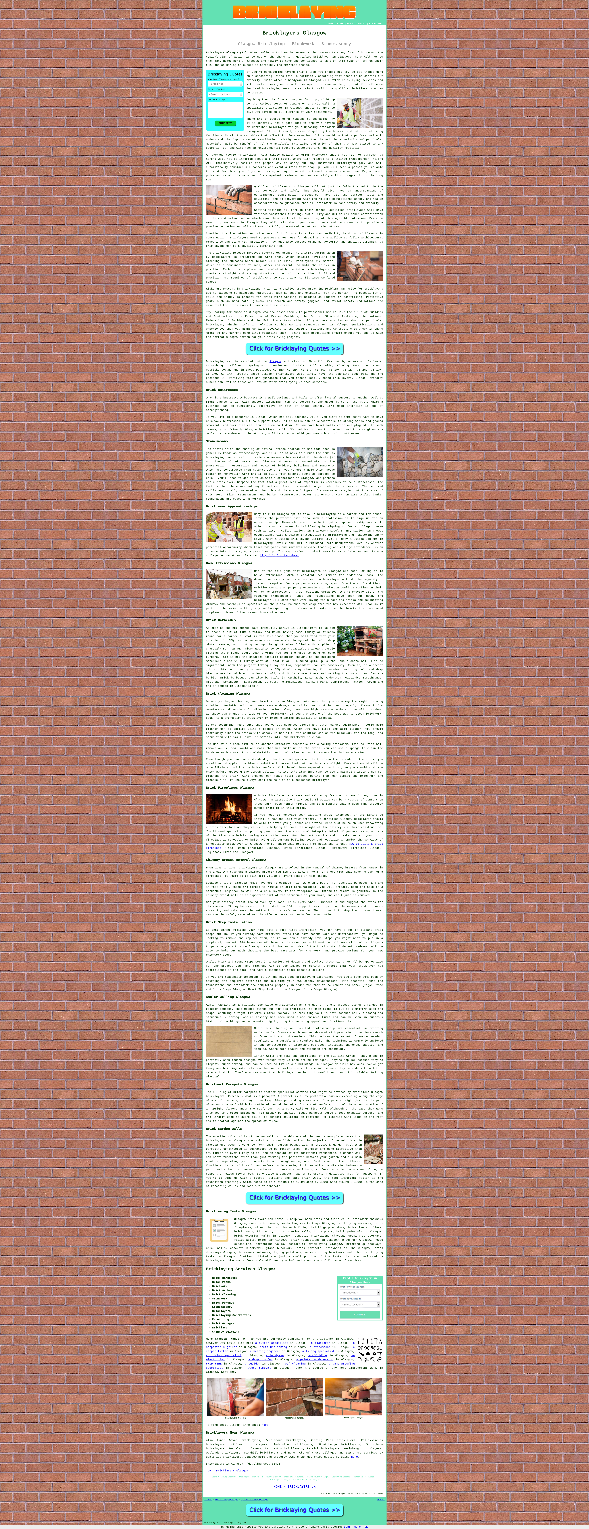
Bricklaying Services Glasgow (240, 1269)
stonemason (328, 490)
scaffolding (317, 1355)
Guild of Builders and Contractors (323, 328)
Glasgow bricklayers (250, 1219)
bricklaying (222, 252)
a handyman (275, 1355)
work (253, 226)
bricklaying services (359, 80)
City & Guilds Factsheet (279, 555)
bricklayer (274, 107)
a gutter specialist (271, 1343)
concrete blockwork (246, 1248)
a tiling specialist (318, 1351)
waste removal (259, 1367)
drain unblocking (273, 1347)
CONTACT (361, 23)
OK (366, 1526)
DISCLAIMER (375, 23)
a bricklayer (323, 1338)
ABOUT (350, 23)
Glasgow (275, 361)
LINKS (340, 23)
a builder (252, 1363)
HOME (330, 23)
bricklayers (367, 233)
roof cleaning (294, 1363)
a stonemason (320, 1347)
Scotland (246, 1256)
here (265, 1425)
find (220, 1440)
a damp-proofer (260, 1359)
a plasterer (320, 1343)
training (295, 214)
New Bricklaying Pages (226, 1500)
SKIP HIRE (214, 1363)
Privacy (381, 1500)
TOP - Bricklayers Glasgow (227, 1470)
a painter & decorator (314, 1359)
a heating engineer (265, 1351)
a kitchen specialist (223, 1355)
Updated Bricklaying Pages (254, 1500)
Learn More (352, 1526)
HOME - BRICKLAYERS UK (295, 1486)
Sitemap (208, 1500)
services (354, 1260)
